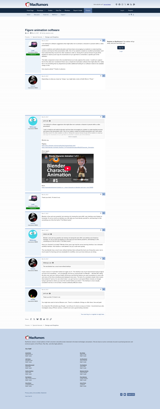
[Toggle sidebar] (134, 14)
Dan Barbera (28, 377)
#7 (103, 258)
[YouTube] (128, 4)
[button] (39, 10)
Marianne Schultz (84, 371)
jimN (28, 33)
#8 (103, 289)
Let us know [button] (107, 4)
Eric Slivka (82, 353)
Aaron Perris (83, 383)
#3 (103, 116)
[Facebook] (119, 4)
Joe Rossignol (83, 359)
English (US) (131, 394)
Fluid (26, 396)
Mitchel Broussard (29, 365)
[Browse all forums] (129, 14)
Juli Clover (28, 359)
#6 (103, 230)
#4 (103, 194)
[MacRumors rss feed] (131, 4)
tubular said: (46, 234)
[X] (125, 4)
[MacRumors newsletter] (134, 4)
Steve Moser (28, 383)
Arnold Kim (28, 353)
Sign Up (121, 47)
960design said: (47, 263)
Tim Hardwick (83, 365)
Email (26, 355)
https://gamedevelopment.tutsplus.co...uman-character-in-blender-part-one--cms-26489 (67, 187)
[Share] (100, 40)
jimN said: (46, 121)
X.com (30, 355)
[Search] (131, 14)
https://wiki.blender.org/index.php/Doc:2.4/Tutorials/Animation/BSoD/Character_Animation (68, 147)
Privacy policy (29, 393)
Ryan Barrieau (83, 377)
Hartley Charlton (29, 371)
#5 (103, 213)
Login (121, 51)
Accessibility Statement (40, 393)
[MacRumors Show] (116, 4)
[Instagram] (122, 4)
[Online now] (33, 298)
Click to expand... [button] (73, 136)
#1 (103, 40)
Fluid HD (30, 396)
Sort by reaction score (47, 33)
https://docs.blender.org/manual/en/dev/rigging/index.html (58, 145)
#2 (103, 75)
